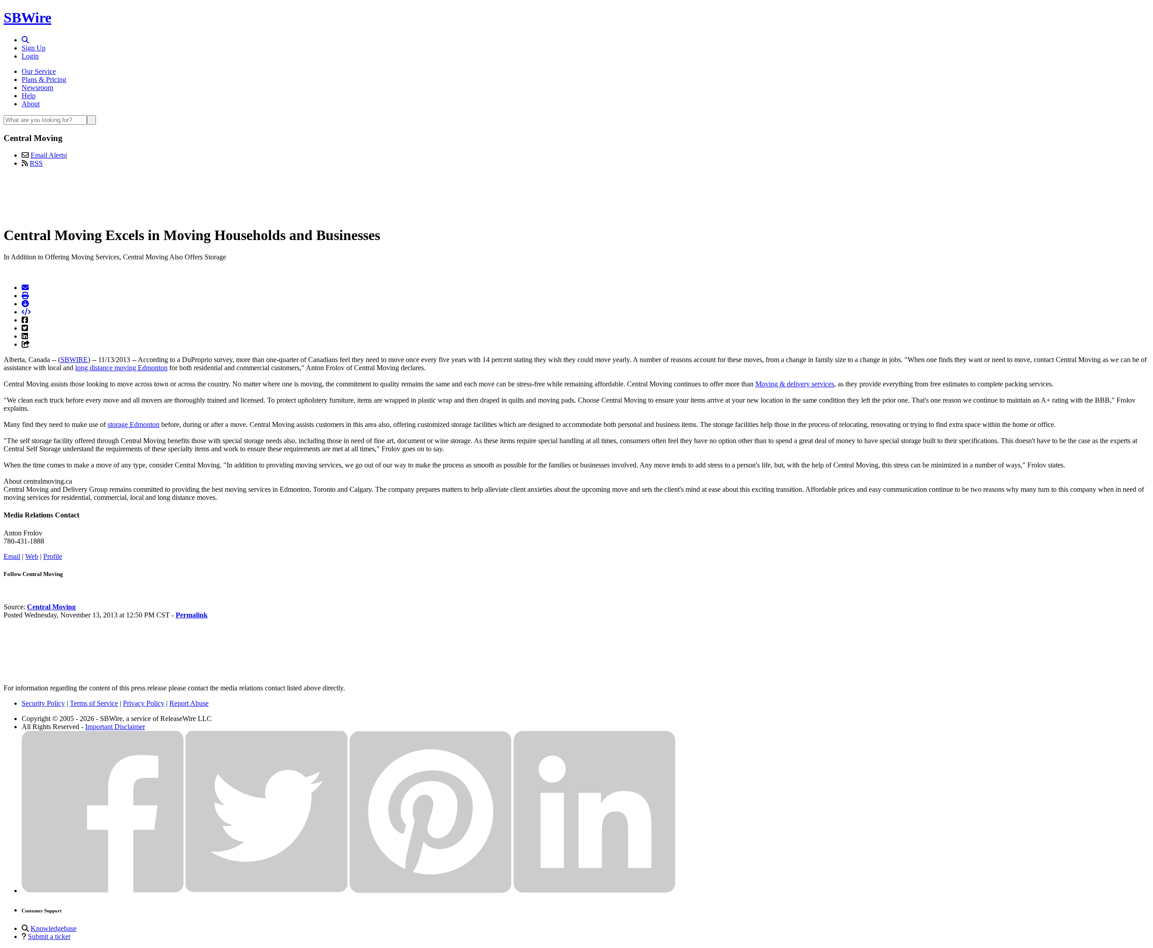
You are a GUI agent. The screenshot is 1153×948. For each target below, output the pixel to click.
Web (31, 556)
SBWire (27, 17)
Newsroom (37, 87)
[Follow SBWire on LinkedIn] (594, 890)
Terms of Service (94, 703)
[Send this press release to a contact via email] (25, 287)
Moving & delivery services (794, 384)
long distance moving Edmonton (121, 368)
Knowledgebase (54, 928)
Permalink (192, 615)
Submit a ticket (49, 936)
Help (29, 96)
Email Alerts (48, 155)
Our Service (39, 71)
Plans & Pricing (44, 79)
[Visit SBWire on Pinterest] (431, 890)
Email (12, 556)
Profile (52, 556)
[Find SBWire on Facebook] (103, 890)
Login (30, 56)
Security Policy (43, 703)
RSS (36, 163)
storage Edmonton (133, 424)
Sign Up (33, 48)
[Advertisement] (576, 195)
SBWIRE (74, 359)
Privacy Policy (143, 703)
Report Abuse (189, 703)
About (31, 104)
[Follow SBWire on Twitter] (267, 890)
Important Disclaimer (115, 726)
